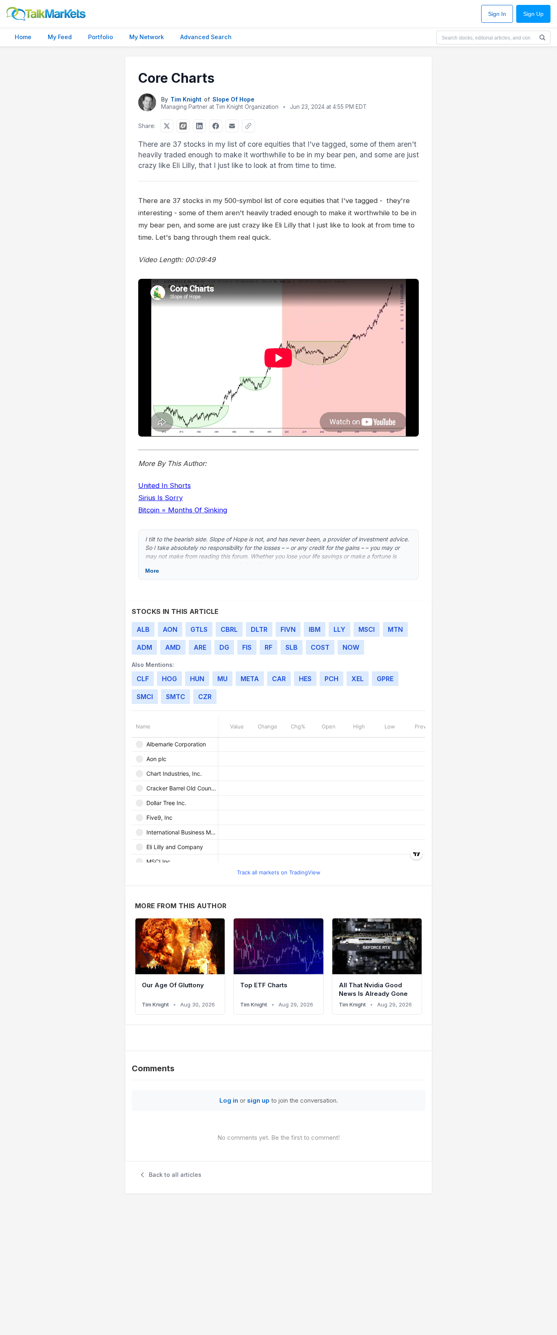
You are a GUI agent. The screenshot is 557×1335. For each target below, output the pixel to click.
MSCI (366, 629)
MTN (395, 629)
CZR (205, 697)
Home (23, 36)
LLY (339, 629)
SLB (291, 647)
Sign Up (533, 14)
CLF (143, 679)
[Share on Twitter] (166, 125)
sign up (258, 1100)
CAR (279, 679)
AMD (173, 647)
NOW (351, 647)
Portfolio (100, 36)
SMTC (175, 697)
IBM (314, 629)
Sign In (497, 14)
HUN (197, 679)
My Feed (60, 36)
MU (222, 679)
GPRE (385, 679)
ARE (200, 647)
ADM (144, 647)
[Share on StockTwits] (183, 125)
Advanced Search (206, 36)
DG (224, 647)
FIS (247, 647)
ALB (143, 629)
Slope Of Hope (233, 99)
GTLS (199, 629)
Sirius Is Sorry (160, 498)
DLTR (259, 629)
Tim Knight (185, 99)
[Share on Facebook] (215, 125)
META (250, 679)
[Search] (542, 37)
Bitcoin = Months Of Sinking (182, 510)
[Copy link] (248, 125)
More (152, 570)
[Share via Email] (232, 125)
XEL (357, 679)
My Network (146, 36)
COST (320, 647)
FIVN (288, 629)
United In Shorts (164, 485)
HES (305, 679)
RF (268, 647)
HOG (169, 679)
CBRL (229, 629)
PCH (331, 679)
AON (170, 629)
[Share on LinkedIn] (199, 125)
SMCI (145, 697)
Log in (228, 1100)
